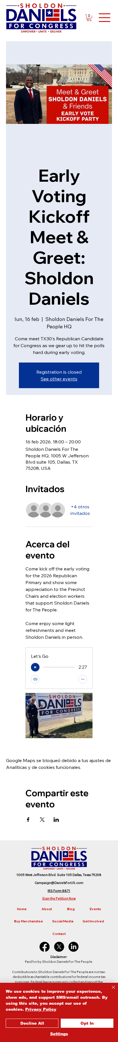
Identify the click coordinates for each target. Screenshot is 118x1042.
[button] (89, 17)
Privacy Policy (40, 1009)
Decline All (32, 1023)
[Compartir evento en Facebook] (28, 819)
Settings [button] (59, 1033)
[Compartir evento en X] (42, 819)
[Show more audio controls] (82, 679)
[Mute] (35, 679)
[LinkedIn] (73, 947)
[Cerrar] (110, 991)
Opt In (87, 1023)
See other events (59, 379)
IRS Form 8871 (59, 891)
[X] (59, 947)
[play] (35, 667)
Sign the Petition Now (59, 898)
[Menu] (105, 17)
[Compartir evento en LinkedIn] (56, 819)
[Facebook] (45, 947)
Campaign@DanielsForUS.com (59, 883)
